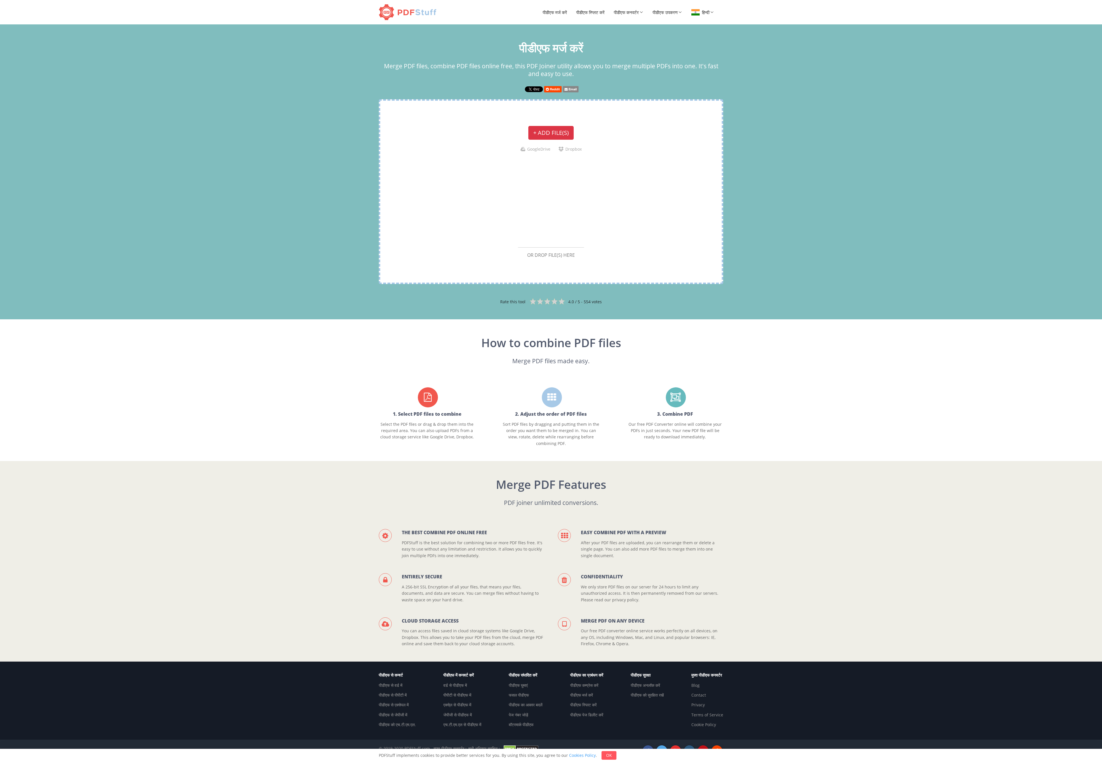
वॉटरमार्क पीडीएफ (521, 724)
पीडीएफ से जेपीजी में (393, 715)
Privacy (698, 704)
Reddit (554, 89)
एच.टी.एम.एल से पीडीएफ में (462, 724)
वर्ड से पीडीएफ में (455, 685)
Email (572, 89)
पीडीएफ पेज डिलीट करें (586, 715)
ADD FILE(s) (551, 133)
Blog (695, 685)
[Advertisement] (551, 199)
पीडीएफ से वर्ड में (390, 685)
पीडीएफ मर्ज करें (555, 12)
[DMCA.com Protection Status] (521, 748)
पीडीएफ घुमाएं (518, 685)
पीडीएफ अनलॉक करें (645, 685)
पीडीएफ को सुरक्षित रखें (647, 695)
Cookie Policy (703, 724)
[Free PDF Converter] (409, 12)
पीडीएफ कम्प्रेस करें (584, 685)
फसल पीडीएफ (519, 695)
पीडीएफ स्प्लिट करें (590, 12)
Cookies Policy (582, 755)
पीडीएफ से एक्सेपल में (394, 704)
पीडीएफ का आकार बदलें (525, 704)
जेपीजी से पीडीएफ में (457, 715)
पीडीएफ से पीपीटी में (393, 695)
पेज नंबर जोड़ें (518, 715)
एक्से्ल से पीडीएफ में (457, 704)
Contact (698, 695)
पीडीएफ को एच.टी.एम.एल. (397, 724)
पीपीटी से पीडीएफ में (457, 695)
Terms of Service (707, 715)
